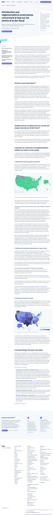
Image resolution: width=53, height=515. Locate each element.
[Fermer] (51, 509)
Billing (15, 452)
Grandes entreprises (31, 447)
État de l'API (29, 498)
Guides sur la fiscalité (10, 5)
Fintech (28, 470)
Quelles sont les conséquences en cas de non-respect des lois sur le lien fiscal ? (7, 52)
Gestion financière (30, 463)
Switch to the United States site (32, 512)
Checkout (16, 454)
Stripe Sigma (16, 479)
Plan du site (42, 461)
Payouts (15, 475)
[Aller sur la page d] (3, 446)
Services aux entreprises (31, 491)
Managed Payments (18, 470)
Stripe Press (42, 473)
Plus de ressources (43, 464)
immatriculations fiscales (33, 382)
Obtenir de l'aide (43, 478)
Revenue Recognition (18, 477)
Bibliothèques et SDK (31, 502)
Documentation (30, 495)
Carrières (41, 470)
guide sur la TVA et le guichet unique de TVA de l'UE (32, 77)
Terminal (16, 482)
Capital (15, 453)
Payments (16, 473)
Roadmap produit (43, 468)
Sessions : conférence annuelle (45, 453)
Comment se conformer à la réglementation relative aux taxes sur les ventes (7, 56)
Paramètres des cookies (44, 463)
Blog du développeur (31, 505)
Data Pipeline (16, 460)
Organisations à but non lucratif (32, 477)
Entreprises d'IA (30, 467)
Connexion (36, 1)
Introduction (4, 46)
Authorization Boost (18, 450)
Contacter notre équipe (45, 1)
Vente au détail (30, 482)
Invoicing (16, 466)
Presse (41, 471)
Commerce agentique (31, 450)
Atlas (15, 449)
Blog (41, 450)
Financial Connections (18, 463)
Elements (16, 462)
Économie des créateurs (31, 469)
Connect (16, 457)
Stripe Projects (30, 503)
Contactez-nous (43, 474)
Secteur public (30, 480)
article (30, 243)
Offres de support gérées (44, 479)
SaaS (28, 466)
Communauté (42, 452)
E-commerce (29, 453)
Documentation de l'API (31, 496)
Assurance (29, 474)
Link (15, 469)
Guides (3, 5)
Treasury (16, 483)
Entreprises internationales (32, 459)
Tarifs (31, 1)
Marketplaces (29, 461)
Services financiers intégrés (32, 454)
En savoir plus (42, 30)
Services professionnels (31, 479)
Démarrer (4, 430)
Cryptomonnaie (17, 459)
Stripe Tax (16, 367)
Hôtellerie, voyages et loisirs (32, 473)
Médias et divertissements (32, 476)
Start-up (28, 449)
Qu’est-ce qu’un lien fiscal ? (7, 48)
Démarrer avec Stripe (6, 31)
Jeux (28, 471)
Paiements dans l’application (32, 460)
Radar (15, 476)
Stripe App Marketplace (31, 487)
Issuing (15, 467)
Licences (41, 460)
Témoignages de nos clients (45, 449)
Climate (15, 456)
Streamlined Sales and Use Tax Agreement (37, 286)
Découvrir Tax (30, 432)
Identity (15, 465)
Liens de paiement (17, 472)
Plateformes (29, 464)
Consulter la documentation (43, 430)
